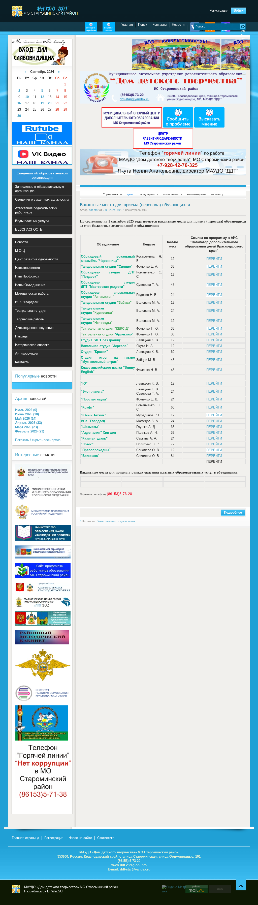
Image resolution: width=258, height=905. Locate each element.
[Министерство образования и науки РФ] (43, 499)
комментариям (196, 194)
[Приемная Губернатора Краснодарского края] (43, 591)
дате (130, 194)
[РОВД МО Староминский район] (43, 680)
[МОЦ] (132, 126)
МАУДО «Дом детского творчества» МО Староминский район (16, 889)
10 (27, 97)
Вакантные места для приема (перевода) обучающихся (135, 204)
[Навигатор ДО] (43, 479)
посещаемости (172, 194)
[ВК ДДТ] (195, 31)
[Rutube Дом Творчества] (42, 143)
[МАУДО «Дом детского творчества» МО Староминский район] (45, 11)
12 (42, 97)
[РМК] (42, 643)
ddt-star (94, 209)
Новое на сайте (80, 838)
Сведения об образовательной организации (42, 175)
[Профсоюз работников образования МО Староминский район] (43, 576)
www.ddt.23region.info (129, 865)
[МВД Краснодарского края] (43, 606)
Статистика (105, 838)
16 (19, 103)
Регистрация (218, 10)
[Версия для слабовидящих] (40, 64)
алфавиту (217, 194)
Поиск (142, 24)
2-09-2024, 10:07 (113, 209)
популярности (149, 194)
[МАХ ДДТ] (225, 31)
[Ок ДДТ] (210, 31)
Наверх (241, 885)
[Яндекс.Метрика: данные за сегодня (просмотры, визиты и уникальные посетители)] (174, 889)
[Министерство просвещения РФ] (43, 519)
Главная (126, 24)
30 (19, 116)
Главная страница (25, 838)
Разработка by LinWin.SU (43, 891)
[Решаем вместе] (91, 31)
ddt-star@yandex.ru (135, 869)
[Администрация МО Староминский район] (43, 557)
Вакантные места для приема (116, 521)
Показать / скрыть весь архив (37, 440)
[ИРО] (43, 700)
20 (49, 103)
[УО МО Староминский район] (43, 625)
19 (42, 103)
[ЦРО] (163, 147)
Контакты (159, 24)
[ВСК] (41, 739)
